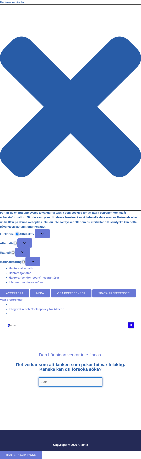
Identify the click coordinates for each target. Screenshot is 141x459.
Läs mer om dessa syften (26, 282)
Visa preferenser (71, 293)
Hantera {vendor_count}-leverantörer (34, 277)
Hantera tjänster (20, 273)
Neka (40, 293)
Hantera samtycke (21, 454)
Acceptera (14, 293)
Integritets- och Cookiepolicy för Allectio (36, 309)
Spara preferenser (114, 293)
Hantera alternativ (21, 268)
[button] (70, 107)
